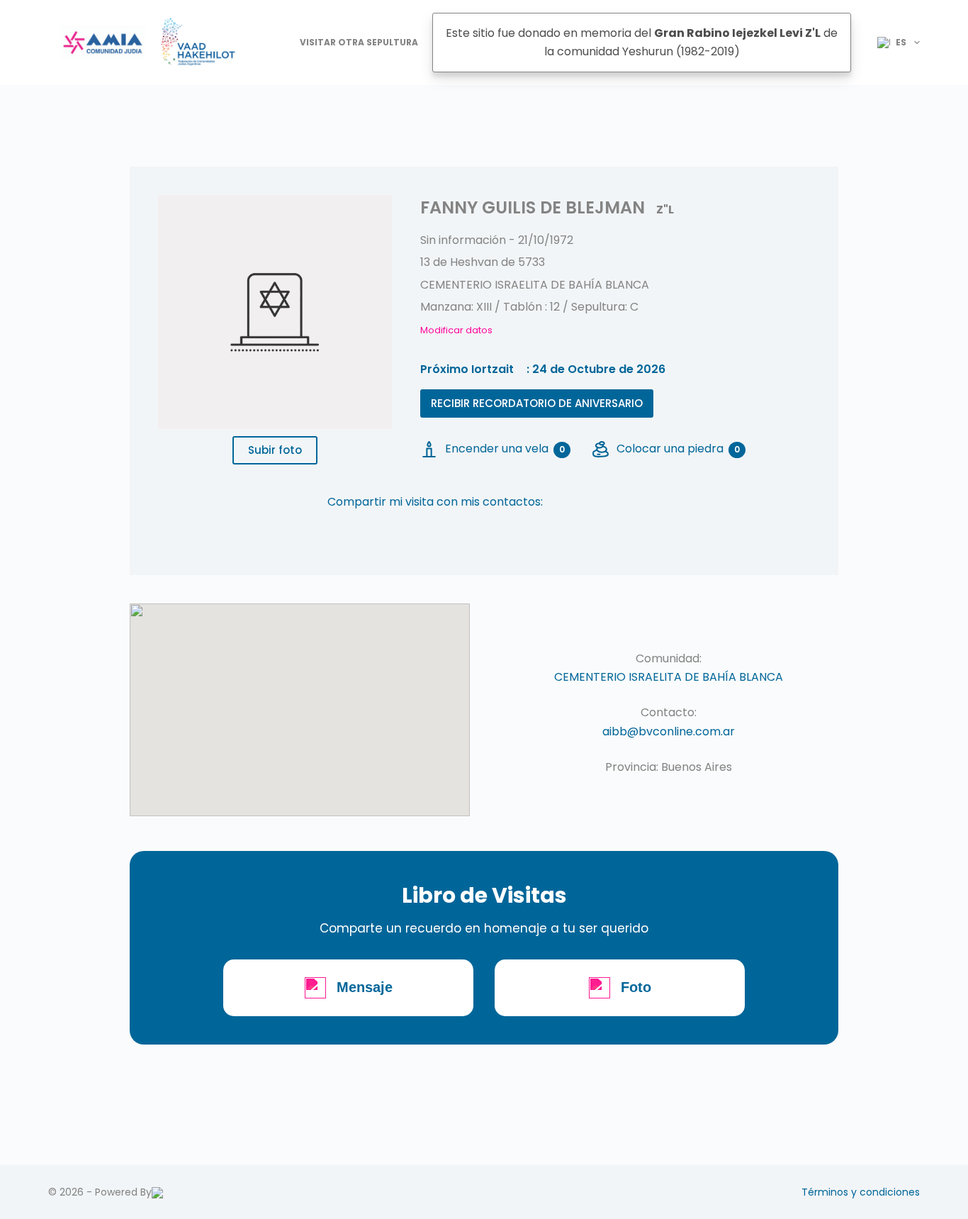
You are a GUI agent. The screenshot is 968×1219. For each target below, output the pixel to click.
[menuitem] (892, 42)
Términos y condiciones (860, 1192)
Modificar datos (456, 330)
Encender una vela (505, 448)
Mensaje (365, 987)
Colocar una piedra (678, 448)
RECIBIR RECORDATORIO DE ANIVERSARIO (537, 403)
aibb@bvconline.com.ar (668, 731)
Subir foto (275, 449)
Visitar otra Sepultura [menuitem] (359, 42)
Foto (636, 987)
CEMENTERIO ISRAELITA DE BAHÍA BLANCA (668, 677)
